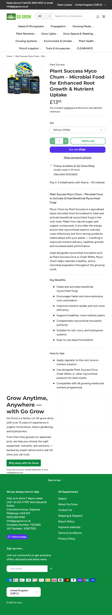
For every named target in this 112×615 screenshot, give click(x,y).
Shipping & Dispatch (70, 515)
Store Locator (64, 4)
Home (9, 56)
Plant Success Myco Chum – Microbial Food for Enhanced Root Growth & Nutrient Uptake (35, 56)
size (52, 122)
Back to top (54, 480)
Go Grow (18, 602)
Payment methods (69, 527)
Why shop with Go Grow (24, 463)
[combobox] (63, 16)
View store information (66, 174)
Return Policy (66, 521)
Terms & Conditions (70, 532)
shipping (68, 107)
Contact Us (65, 510)
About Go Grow (67, 504)
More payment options (77, 157)
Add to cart (88, 140)
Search (62, 498)
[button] (104, 17)
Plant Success (57, 64)
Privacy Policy (66, 538)
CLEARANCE (85, 48)
